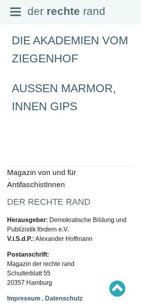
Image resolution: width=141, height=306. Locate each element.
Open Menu (15, 12)
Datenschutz (22, 146)
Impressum (23, 298)
